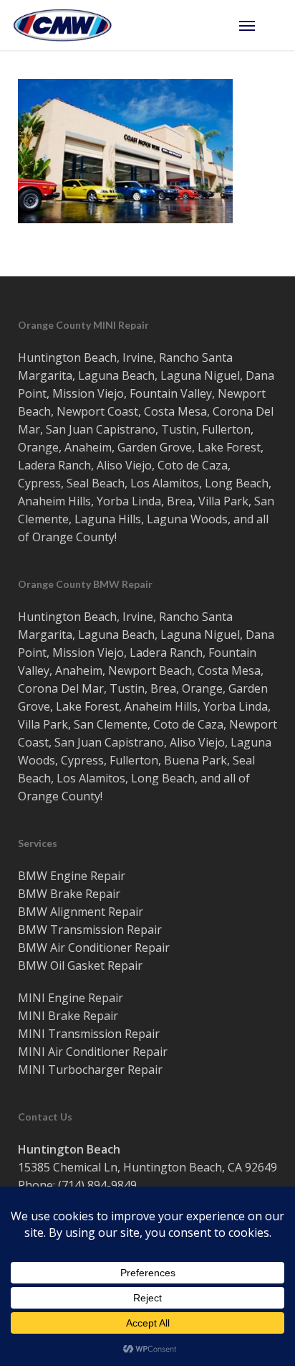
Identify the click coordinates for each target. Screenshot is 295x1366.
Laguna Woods (187, 519)
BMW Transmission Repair (90, 929)
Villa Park (223, 501)
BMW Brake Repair (69, 894)
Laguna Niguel (200, 375)
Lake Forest (229, 447)
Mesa (192, 411)
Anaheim (88, 447)
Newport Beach (150, 670)
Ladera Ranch (54, 465)
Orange (38, 447)
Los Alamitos (164, 483)
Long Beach (237, 483)
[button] (260, 25)
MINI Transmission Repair (89, 1034)
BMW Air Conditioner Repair (94, 947)
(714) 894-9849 (97, 1185)
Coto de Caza (193, 465)
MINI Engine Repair (70, 998)
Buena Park (195, 760)
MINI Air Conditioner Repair (93, 1051)
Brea (180, 501)
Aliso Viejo (124, 465)
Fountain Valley (171, 393)
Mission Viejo (88, 393)
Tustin (178, 429)
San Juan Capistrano (100, 429)
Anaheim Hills (54, 501)
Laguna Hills (107, 519)
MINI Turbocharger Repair (90, 1069)
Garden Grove (154, 447)
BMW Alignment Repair (80, 912)
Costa (159, 411)
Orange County (73, 537)
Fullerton (226, 429)
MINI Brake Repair (68, 1016)
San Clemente (111, 724)
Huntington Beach (67, 357)
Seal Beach (96, 483)
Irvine (137, 357)
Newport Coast (97, 411)
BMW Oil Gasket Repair (80, 965)
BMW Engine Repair (71, 876)
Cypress (39, 483)
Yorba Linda (129, 501)
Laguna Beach (116, 375)
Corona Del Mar (61, 688)
